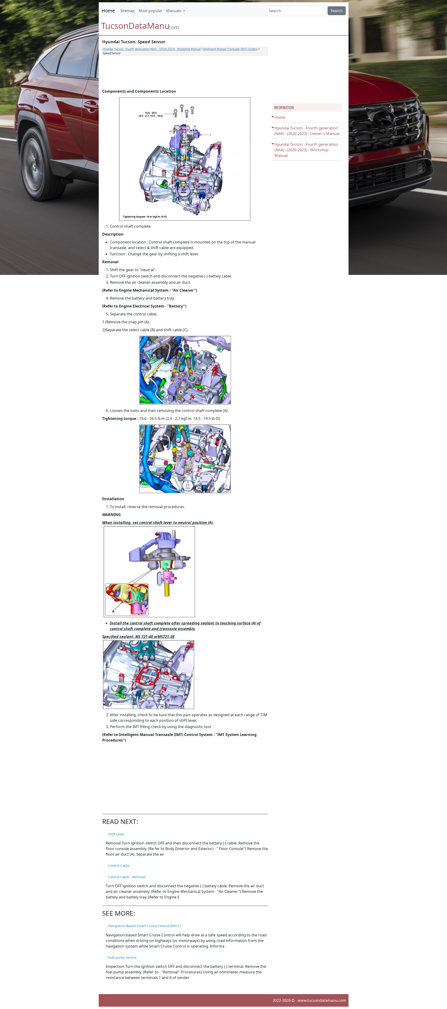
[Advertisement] (185, 72)
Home (108, 10)
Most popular (151, 10)
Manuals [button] (174, 10)
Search (337, 10)
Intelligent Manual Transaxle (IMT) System (230, 49)
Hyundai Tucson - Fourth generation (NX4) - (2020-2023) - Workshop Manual (152, 49)
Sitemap (127, 10)
